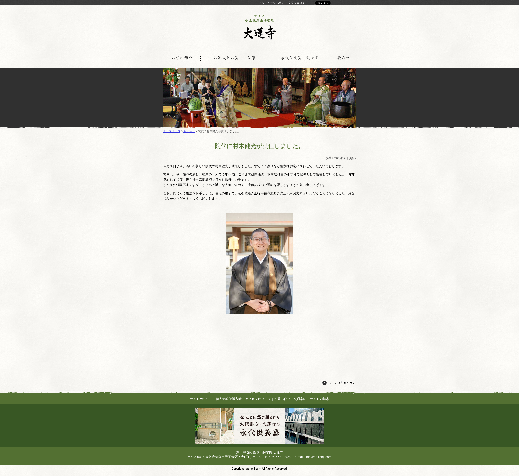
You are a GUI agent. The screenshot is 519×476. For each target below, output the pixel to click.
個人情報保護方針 (229, 399)
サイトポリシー (201, 399)
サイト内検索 (319, 399)
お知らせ (189, 131)
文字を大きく (296, 2)
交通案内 (300, 399)
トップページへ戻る (271, 2)
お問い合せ (282, 399)
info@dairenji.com (318, 457)
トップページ (171, 131)
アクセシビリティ (258, 399)
